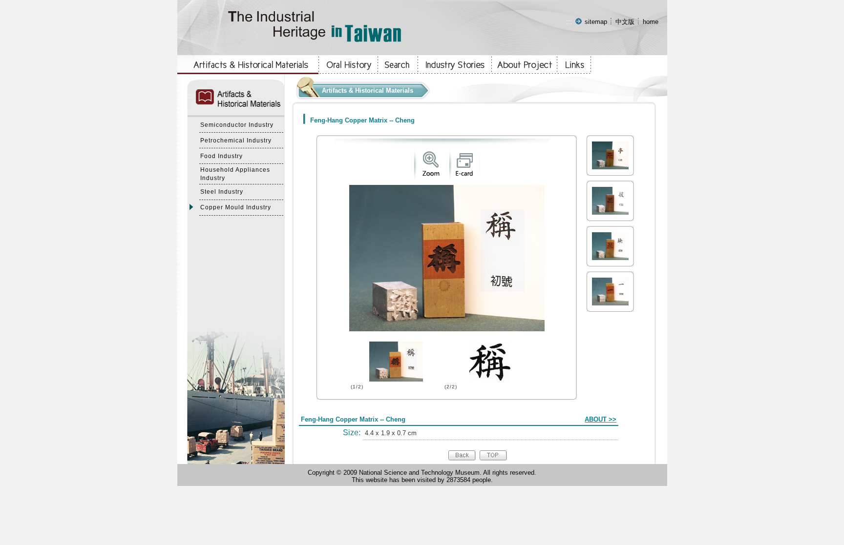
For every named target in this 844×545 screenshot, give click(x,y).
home (650, 21)
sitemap (596, 21)
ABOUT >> (600, 419)
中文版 (624, 21)
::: (569, 21)
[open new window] (430, 176)
